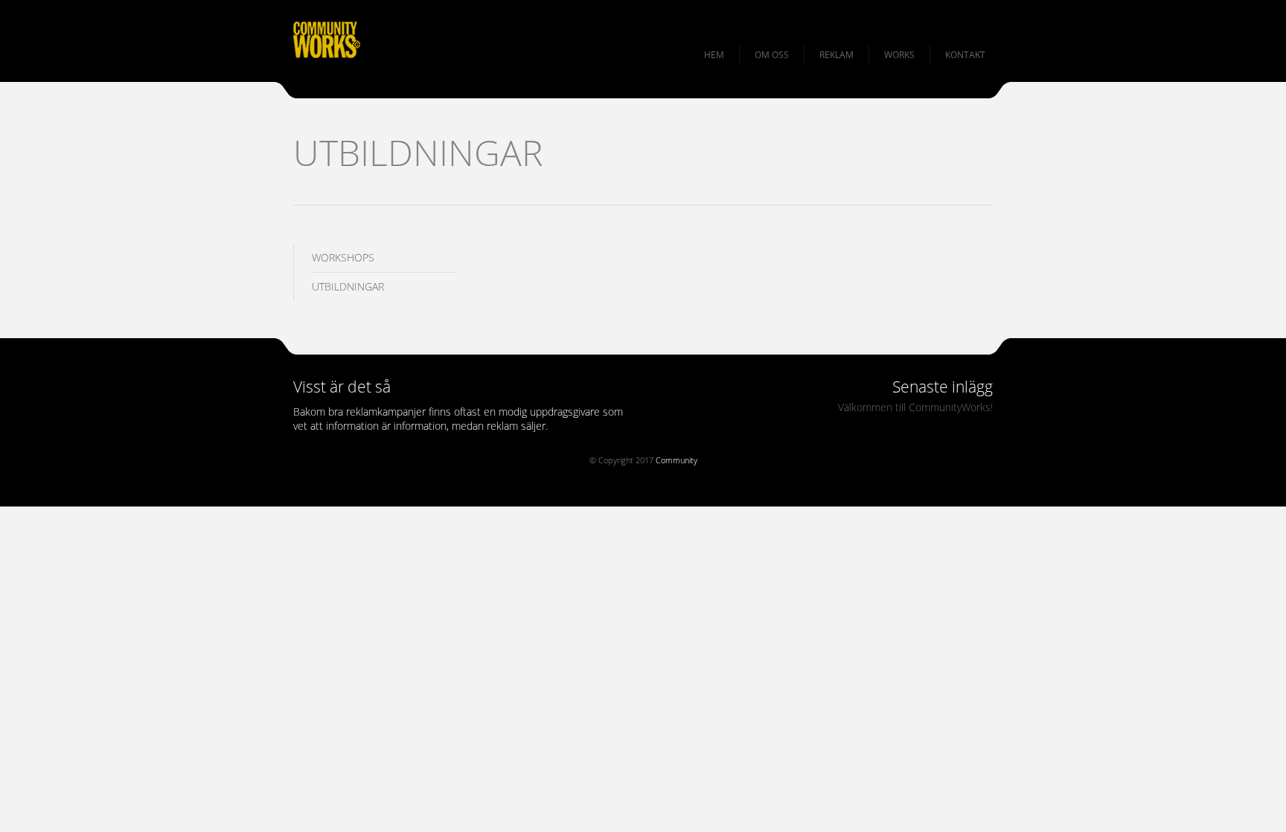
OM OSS (772, 54)
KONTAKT (965, 54)
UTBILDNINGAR (348, 286)
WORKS (899, 54)
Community (676, 460)
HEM (714, 54)
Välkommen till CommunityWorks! (915, 407)
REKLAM (836, 54)
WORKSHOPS (343, 257)
